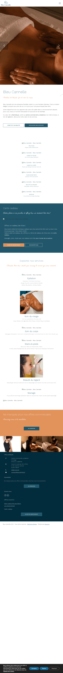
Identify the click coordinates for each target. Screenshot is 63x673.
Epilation (31, 278)
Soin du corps (31, 331)
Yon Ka (24, 319)
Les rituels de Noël (9, 505)
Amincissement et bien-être (43, 334)
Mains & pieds (31, 344)
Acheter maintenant (13, 245)
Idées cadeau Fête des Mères (12, 503)
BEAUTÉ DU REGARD (31, 184)
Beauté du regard (31, 380)
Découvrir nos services (36, 125)
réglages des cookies (8, 671)
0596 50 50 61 (15, 470)
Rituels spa (55, 334)
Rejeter (44, 668)
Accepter (34, 668)
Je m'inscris (31, 486)
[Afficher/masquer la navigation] (60, 3)
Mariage (31, 393)
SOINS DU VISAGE (31, 155)
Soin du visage (31, 316)
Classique (25, 281)
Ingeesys (47, 524)
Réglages (54, 668)
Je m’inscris (31, 428)
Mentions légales (32, 524)
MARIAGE (31, 194)
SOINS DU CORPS (31, 165)
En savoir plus (11, 46)
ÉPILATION (31, 145)
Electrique (37, 281)
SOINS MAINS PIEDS (31, 175)
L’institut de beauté (13, 125)
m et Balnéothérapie (25, 334)
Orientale (31, 281)
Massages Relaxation (11, 334)
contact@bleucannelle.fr (18, 472)
